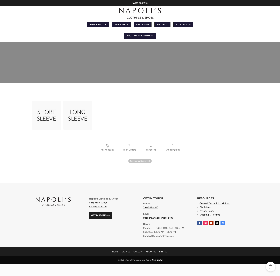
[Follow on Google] (222, 223)
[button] (271, 267)
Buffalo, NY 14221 (98, 206)
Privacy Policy (207, 210)
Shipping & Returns (210, 214)
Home (115, 252)
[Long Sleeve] (77, 115)
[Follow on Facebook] (199, 223)
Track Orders (129, 149)
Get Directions (100, 215)
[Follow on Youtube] (211, 223)
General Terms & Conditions (215, 203)
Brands (126, 252)
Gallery (162, 24)
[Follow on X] (217, 223)
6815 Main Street (98, 202)
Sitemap (163, 252)
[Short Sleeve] (46, 115)
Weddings (121, 24)
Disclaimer (205, 207)
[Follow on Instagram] (205, 223)
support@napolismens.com (158, 217)
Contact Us (183, 24)
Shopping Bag (173, 149)
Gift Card (142, 24)
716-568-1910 (141, 3)
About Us (151, 252)
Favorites (151, 149)
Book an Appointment (140, 35)
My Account (107, 149)
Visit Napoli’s (97, 24)
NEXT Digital (157, 260)
